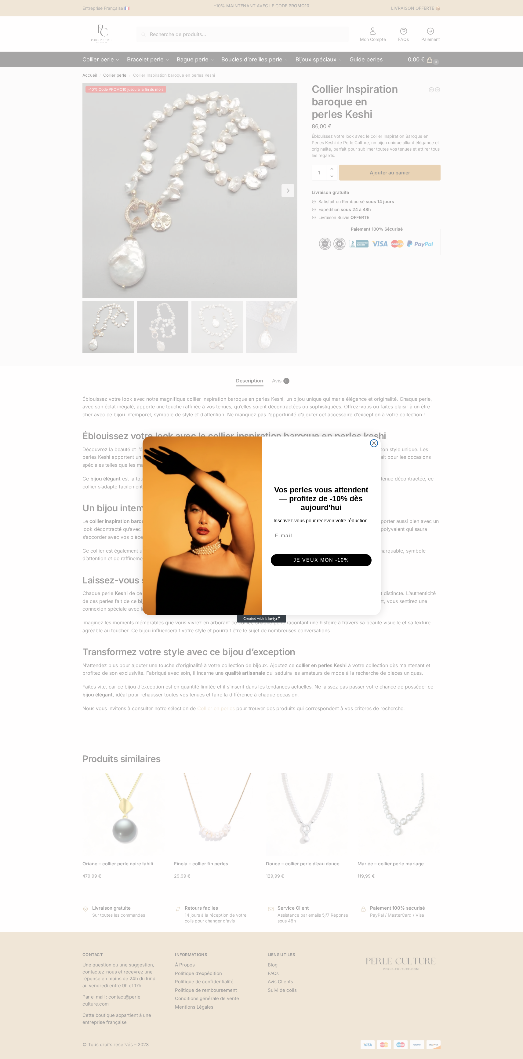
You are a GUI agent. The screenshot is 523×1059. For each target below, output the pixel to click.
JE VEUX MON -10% (321, 560)
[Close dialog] (374, 443)
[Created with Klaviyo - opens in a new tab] (261, 619)
